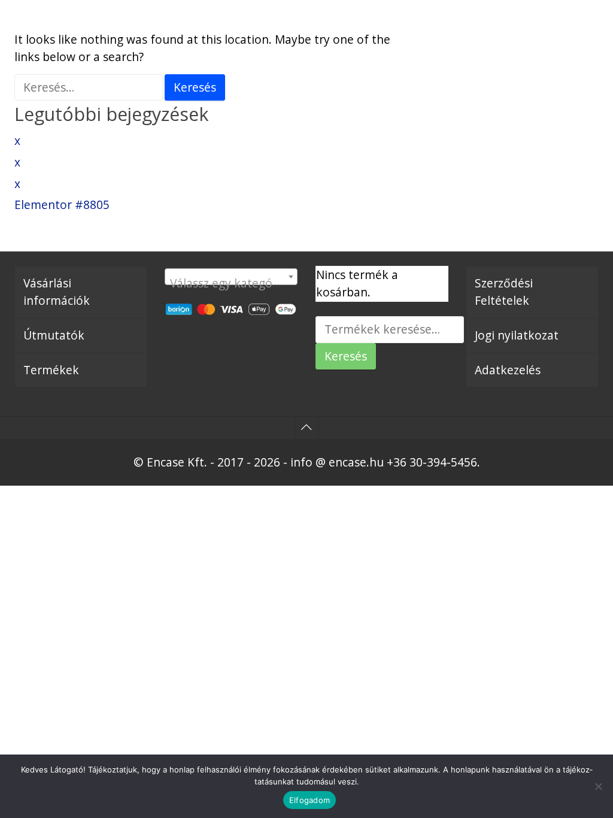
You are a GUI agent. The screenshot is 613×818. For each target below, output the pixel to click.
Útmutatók (53, 335)
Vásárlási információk (56, 291)
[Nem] (598, 786)
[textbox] (231, 283)
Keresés (345, 356)
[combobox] (231, 276)
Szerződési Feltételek (504, 291)
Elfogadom (309, 800)
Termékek (51, 370)
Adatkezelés (508, 370)
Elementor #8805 (62, 204)
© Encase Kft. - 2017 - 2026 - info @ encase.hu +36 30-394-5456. (306, 462)
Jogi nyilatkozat (517, 335)
